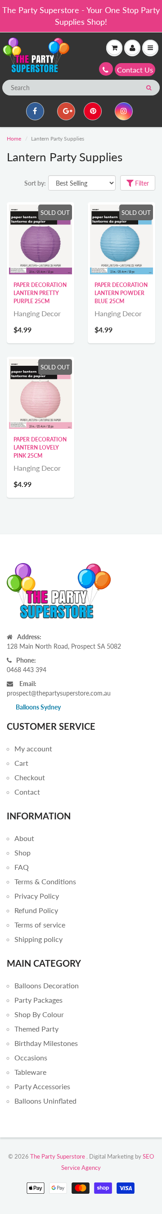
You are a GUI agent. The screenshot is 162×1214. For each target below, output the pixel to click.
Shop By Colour (39, 1014)
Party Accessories (42, 1086)
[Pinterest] (93, 111)
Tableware (30, 1072)
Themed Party (36, 1028)
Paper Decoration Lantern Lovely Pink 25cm (40, 447)
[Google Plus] (66, 111)
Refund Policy (36, 910)
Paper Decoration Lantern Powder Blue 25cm (121, 293)
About (24, 838)
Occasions (30, 1057)
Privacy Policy (36, 895)
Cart (21, 763)
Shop (22, 852)
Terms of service (39, 924)
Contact (27, 791)
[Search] (149, 88)
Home (14, 138)
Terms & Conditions (45, 881)
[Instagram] (124, 111)
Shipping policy (38, 939)
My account (33, 748)
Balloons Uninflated (45, 1100)
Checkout (29, 777)
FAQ (21, 867)
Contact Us (135, 69)
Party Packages (38, 1000)
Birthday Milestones (46, 1043)
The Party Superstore (57, 1156)
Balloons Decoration (46, 985)
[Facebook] (35, 111)
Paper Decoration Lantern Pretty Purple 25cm (40, 293)
